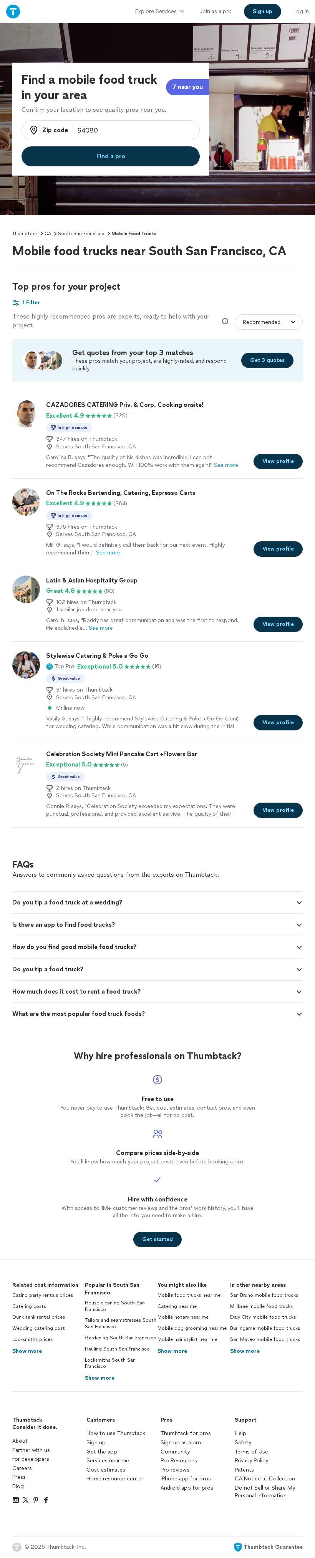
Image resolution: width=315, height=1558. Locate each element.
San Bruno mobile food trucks (264, 1295)
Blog (18, 1486)
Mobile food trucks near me (189, 1295)
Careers (22, 1468)
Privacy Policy (251, 1460)
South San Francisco (81, 233)
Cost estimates (105, 1470)
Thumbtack (25, 233)
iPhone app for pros (186, 1478)
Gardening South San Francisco (120, 1338)
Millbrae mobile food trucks (261, 1306)
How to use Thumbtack (115, 1433)
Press (19, 1477)
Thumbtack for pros (186, 1433)
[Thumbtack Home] (13, 11)
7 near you (187, 87)
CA (48, 233)
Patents (244, 1470)
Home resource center (114, 1478)
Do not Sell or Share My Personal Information (265, 1492)
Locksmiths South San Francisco (110, 1363)
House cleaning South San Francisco (115, 1306)
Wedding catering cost (38, 1328)
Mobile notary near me (183, 1317)
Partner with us (31, 1450)
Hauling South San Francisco (117, 1349)
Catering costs (29, 1306)
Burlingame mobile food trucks (265, 1328)
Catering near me (177, 1306)
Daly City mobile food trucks (263, 1317)
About (20, 1441)
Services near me (107, 1460)
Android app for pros (187, 1488)
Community (175, 1451)
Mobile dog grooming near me (192, 1328)
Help (240, 1433)
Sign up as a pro (181, 1442)
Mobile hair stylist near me (187, 1339)
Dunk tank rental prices (38, 1317)
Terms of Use (251, 1451)
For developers (30, 1459)
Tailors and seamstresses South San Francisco (120, 1323)
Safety (243, 1442)
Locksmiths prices (32, 1339)
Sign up (96, 1442)
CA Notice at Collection (265, 1478)
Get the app (101, 1451)
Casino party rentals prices (42, 1295)
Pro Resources (179, 1460)
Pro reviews (175, 1470)
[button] (60, 666)
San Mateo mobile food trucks (265, 1339)
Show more (27, 1351)
